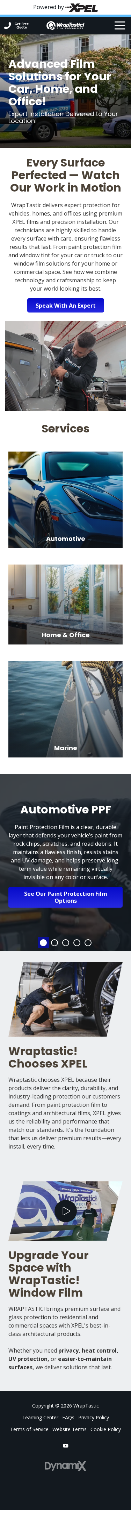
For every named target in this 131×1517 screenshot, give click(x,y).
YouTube (66, 1446)
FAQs (68, 1417)
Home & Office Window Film (76, 942)
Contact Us (22, 26)
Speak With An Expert (66, 305)
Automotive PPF (43, 942)
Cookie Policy (105, 1429)
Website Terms (69, 1429)
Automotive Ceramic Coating (65, 942)
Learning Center (40, 1417)
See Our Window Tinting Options (65, 893)
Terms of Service (29, 1429)
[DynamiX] (66, 1466)
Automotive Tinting (54, 942)
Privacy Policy (93, 1417)
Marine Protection (88, 942)
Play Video (65, 1211)
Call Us (7, 25)
